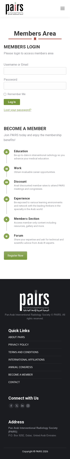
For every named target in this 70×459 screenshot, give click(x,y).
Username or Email (16, 64)
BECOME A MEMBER (20, 374)
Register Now (15, 255)
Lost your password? (17, 110)
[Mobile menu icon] (62, 8)
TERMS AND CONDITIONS (23, 352)
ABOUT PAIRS (16, 337)
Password (10, 79)
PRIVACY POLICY (18, 344)
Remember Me (17, 94)
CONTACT (14, 382)
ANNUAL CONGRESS (20, 367)
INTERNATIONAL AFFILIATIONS (26, 359)
